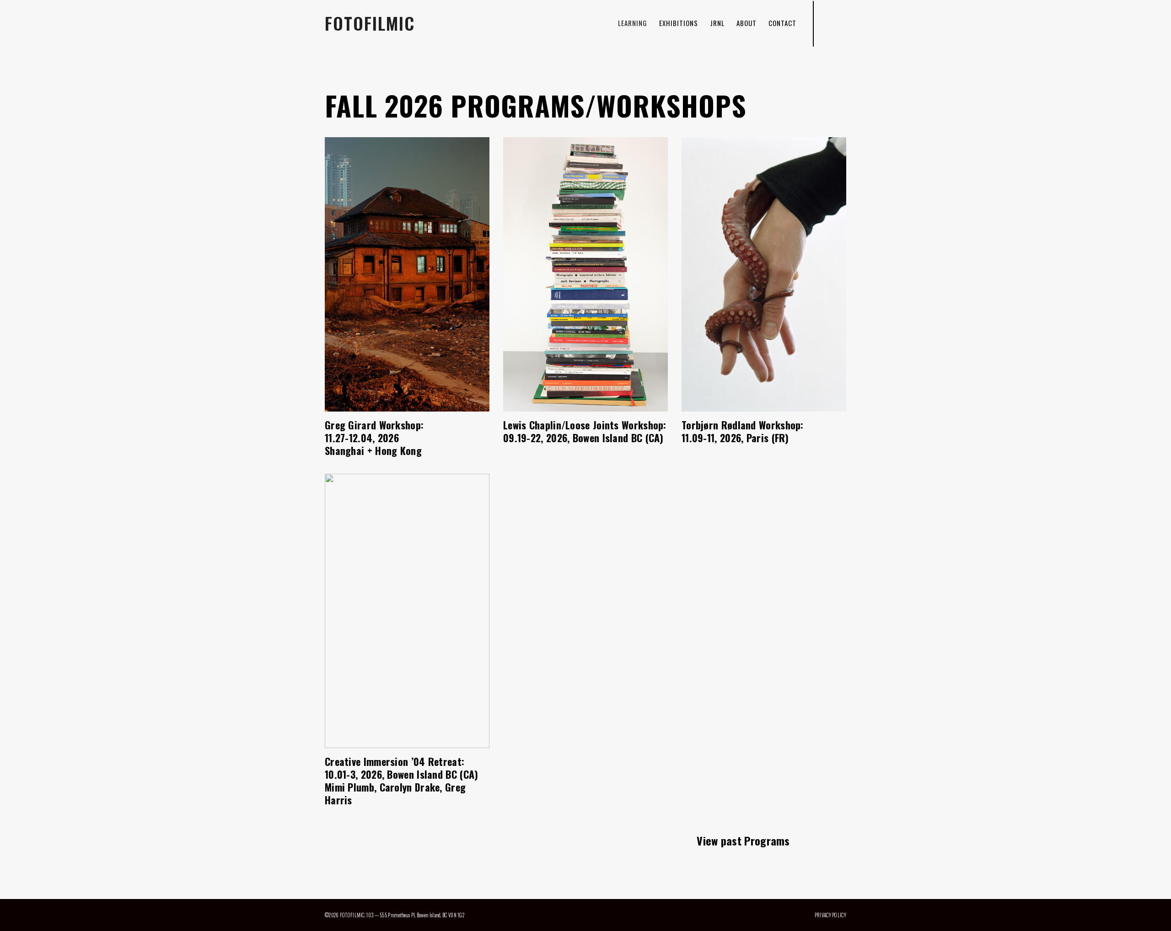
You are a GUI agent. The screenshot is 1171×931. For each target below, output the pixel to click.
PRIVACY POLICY (830, 915)
